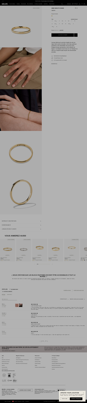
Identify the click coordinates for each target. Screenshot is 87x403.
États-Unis (64, 398)
